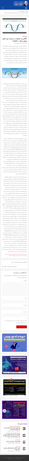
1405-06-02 (17, 431)
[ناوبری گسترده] (26, 8)
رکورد (17, 255)
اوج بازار (25, 255)
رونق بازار (14, 255)
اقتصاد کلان (24, 36)
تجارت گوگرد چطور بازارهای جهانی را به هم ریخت (11, 448)
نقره (15, 440)
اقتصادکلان (7, 254)
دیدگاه (25, 281)
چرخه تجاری (21, 255)
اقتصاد (21, 254)
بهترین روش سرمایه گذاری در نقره (18, 262)
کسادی (10, 255)
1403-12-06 (24, 43)
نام (26, 298)
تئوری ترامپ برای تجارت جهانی (10, 266)
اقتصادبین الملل (13, 433)
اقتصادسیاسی (12, 254)
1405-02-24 (17, 443)
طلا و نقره (11, 426)
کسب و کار (18, 446)
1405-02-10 (17, 451)
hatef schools (17, 43)
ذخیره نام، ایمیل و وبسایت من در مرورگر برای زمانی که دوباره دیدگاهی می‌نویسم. (16, 322)
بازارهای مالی (8, 433)
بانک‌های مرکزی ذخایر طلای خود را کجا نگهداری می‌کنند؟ (12, 428)
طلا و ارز (14, 426)
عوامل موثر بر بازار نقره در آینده (13, 441)
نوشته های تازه (22, 424)
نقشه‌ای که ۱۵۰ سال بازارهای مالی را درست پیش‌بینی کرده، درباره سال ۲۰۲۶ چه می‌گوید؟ (11, 436)
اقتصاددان (17, 254)
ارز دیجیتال (18, 426)
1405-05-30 (17, 438)
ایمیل (25, 305)
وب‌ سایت (25, 312)
